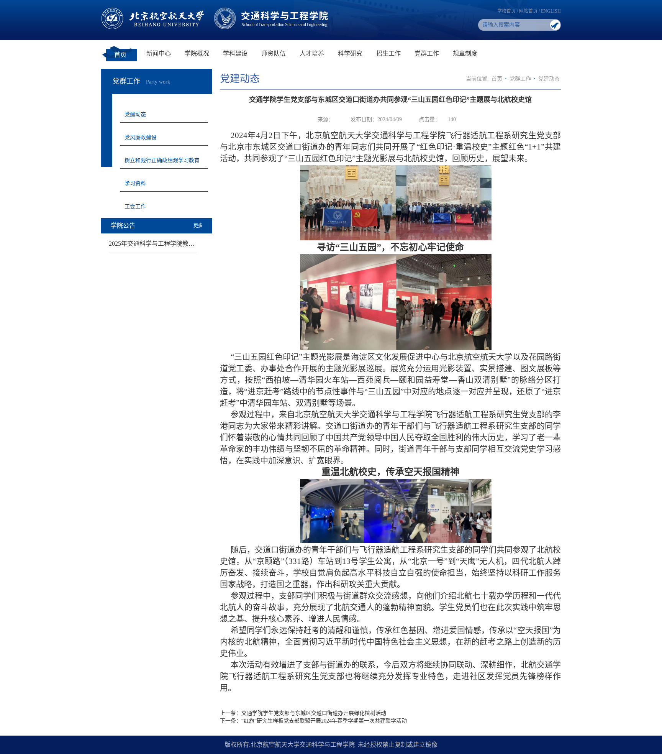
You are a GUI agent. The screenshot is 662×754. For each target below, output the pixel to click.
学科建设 (235, 53)
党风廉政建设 (141, 137)
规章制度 (465, 53)
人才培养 (312, 53)
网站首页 (528, 11)
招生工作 (388, 53)
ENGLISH (551, 11)
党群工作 (427, 53)
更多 (198, 225)
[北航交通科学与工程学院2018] (216, 10)
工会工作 (135, 206)
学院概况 (197, 53)
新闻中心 (158, 53)
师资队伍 (273, 53)
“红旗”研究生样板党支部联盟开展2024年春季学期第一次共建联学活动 (324, 721)
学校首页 (506, 11)
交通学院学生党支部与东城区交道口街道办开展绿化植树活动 (313, 713)
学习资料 (135, 183)
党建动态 (135, 114)
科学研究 (350, 53)
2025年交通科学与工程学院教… (152, 243)
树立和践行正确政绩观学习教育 (162, 160)
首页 (120, 54)
